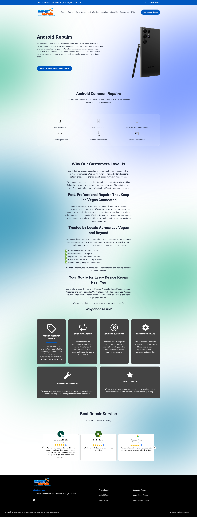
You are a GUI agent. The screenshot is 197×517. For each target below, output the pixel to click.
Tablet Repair (103, 500)
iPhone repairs (142, 347)
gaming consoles (124, 268)
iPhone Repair (103, 490)
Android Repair (104, 495)
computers (93, 268)
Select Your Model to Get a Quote (54, 68)
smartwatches (106, 268)
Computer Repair (139, 490)
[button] (154, 447)
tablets (85, 268)
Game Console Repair (141, 500)
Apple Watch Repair (140, 495)
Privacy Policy (174, 512)
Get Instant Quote (150, 12)
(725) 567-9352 (154, 2)
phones (78, 268)
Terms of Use (184, 512)
